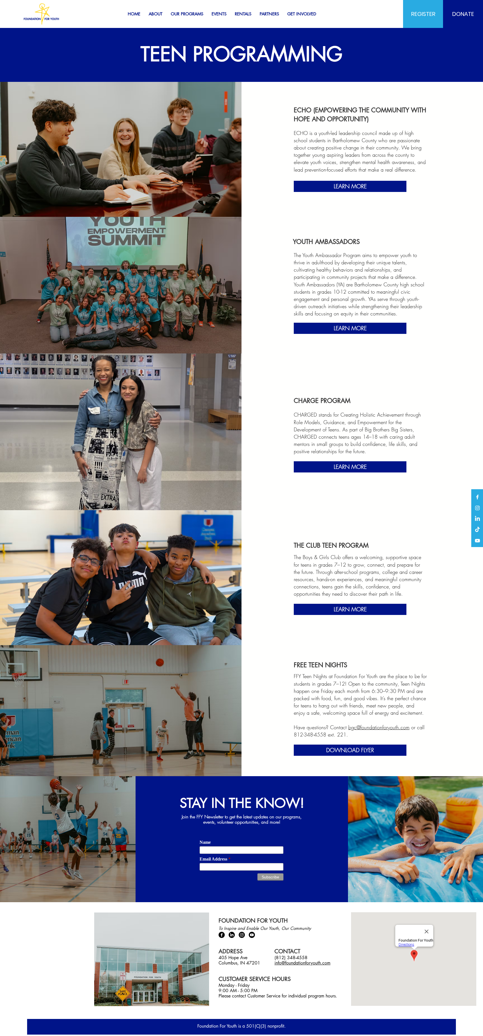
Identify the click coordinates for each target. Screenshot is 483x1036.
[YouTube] (477, 541)
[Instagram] (477, 508)
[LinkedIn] (477, 519)
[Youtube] (252, 935)
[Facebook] (477, 497)
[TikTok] (477, 530)
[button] (156, 14)
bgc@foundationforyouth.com (378, 727)
